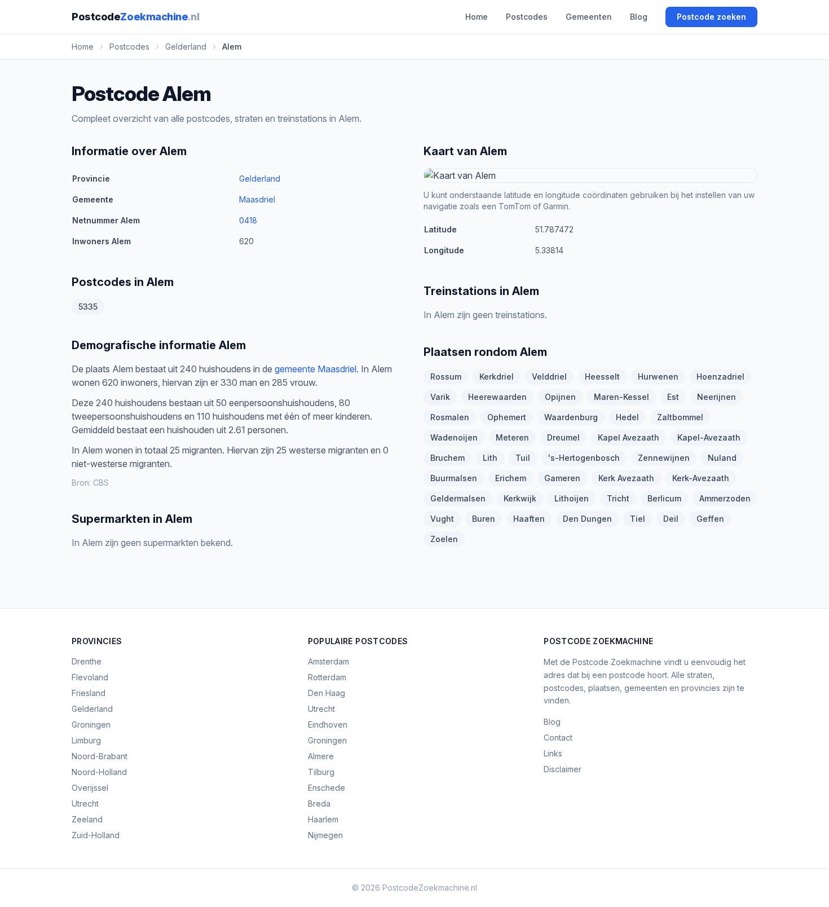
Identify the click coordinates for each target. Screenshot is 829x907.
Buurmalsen (453, 478)
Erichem (510, 478)
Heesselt (602, 376)
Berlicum (664, 498)
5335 (88, 306)
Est (673, 397)
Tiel (637, 518)
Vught (442, 518)
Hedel (627, 417)
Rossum (445, 376)
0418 (248, 220)
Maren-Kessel (621, 397)
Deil (670, 518)
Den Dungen (587, 518)
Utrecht (85, 803)
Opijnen (560, 397)
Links (553, 753)
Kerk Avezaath (626, 478)
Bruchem (447, 458)
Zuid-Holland (96, 835)
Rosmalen (449, 417)
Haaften (529, 518)
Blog (638, 16)
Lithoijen (571, 498)
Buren (483, 518)
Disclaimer (562, 769)
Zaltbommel (680, 417)
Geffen (710, 518)
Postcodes (527, 16)
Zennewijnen (664, 458)
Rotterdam (327, 677)
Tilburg (321, 772)
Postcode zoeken (711, 16)
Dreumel (563, 437)
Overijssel (90, 787)
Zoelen (444, 539)
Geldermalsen (458, 498)
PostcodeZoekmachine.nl (429, 887)
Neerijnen (716, 397)
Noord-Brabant (99, 756)
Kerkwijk (520, 498)
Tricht (618, 498)
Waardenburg (571, 417)
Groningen (91, 724)
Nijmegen (325, 835)
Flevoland (90, 677)
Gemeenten (589, 16)
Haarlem (323, 819)
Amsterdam (328, 661)
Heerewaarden (497, 397)
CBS (101, 482)
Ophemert (506, 417)
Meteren (512, 437)
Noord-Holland (99, 772)
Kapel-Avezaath (708, 437)
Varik (440, 397)
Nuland (722, 458)
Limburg (86, 740)
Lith (490, 458)
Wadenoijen (454, 437)
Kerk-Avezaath (700, 478)
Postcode (135, 17)
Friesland (88, 693)
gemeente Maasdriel (315, 369)
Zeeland (87, 819)
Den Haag (326, 693)
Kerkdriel (496, 376)
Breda (319, 803)
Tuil (522, 458)
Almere (321, 756)
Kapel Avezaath (628, 437)
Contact (558, 737)
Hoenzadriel (720, 376)
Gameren (562, 478)
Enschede (326, 787)
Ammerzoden (725, 498)
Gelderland (259, 178)
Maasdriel (257, 199)
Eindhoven (327, 724)
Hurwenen (658, 376)
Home (476, 16)
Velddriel (549, 376)
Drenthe (87, 661)
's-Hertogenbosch (584, 458)
